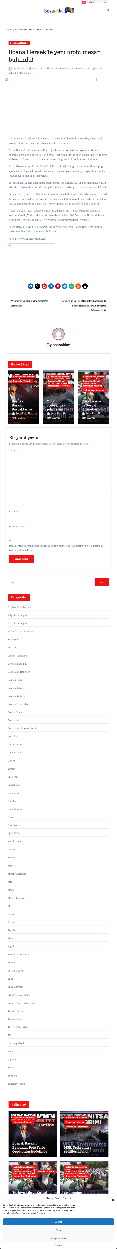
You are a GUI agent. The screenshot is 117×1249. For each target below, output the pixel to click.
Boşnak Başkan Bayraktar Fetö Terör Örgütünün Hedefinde (29, 1147)
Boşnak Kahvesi (16, 688)
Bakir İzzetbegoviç (18, 623)
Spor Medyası (15, 986)
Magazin (12, 857)
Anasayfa (58, 1245)
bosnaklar (22, 68)
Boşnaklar (13, 720)
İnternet (12, 825)
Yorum (13, 450)
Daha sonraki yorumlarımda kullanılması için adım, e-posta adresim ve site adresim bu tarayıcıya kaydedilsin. (56, 548)
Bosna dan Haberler (19, 42)
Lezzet (11, 849)
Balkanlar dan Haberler (24, 376)
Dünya (11, 760)
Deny (58, 1230)
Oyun (11, 914)
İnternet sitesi (17, 526)
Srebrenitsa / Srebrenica (59, 385)
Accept (58, 1221)
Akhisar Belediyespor (19, 607)
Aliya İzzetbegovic (18, 615)
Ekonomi (13, 776)
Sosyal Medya (15, 970)
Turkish (90, 2)
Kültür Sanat (15, 841)
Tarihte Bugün (16, 1011)
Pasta (11, 922)
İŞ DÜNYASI (14, 833)
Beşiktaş (12, 647)
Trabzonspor (15, 1019)
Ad (11, 496)
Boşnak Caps (15, 679)
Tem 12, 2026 (53, 417)
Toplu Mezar (26, 72)
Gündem (12, 801)
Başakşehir (14, 639)
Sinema (12, 962)
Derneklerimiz (16, 744)
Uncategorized (16, 1043)
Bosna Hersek (59, 68)
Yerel (10, 1067)
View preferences (58, 1238)
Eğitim (11, 768)
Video (11, 1051)
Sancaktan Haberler (19, 954)
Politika (12, 930)
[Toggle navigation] (10, 10)
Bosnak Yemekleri (18, 712)
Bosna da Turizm (17, 663)
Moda (11, 889)
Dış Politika (14, 752)
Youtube (12, 1075)
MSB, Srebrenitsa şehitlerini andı (56, 407)
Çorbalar (12, 736)
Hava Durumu (15, 809)
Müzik (11, 906)
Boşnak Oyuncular (18, 704)
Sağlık (11, 946)
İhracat (12, 817)
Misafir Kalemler (17, 873)
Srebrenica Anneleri (92, 385)
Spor (10, 978)
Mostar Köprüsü (16, 898)
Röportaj (13, 938)
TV (9, 1035)
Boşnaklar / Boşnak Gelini (22, 728)
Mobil (11, 881)
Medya (11, 865)
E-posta (14, 511)
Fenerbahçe (14, 784)
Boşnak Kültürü (16, 696)
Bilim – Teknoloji (17, 655)
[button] (111, 1198)
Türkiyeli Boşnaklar (18, 1027)
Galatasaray (14, 793)
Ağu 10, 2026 (18, 417)
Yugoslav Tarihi (16, 1083)
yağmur (12, 1059)
